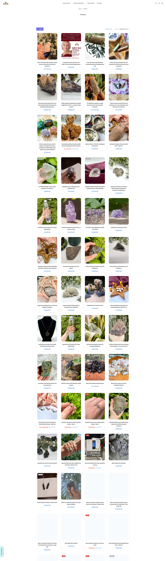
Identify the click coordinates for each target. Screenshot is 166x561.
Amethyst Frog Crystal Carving (119, 227)
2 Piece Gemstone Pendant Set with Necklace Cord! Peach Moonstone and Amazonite (118, 64)
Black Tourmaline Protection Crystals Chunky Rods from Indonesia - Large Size (47, 545)
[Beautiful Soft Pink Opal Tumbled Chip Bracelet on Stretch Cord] (71, 447)
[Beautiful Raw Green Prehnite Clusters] (47, 447)
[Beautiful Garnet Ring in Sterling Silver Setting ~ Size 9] (95, 406)
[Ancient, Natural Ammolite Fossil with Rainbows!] (95, 250)
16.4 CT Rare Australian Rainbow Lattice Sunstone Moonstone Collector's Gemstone (47, 64)
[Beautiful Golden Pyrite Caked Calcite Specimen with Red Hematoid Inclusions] (119, 406)
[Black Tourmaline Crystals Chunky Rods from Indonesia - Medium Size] (95, 486)
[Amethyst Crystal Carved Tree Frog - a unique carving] (71, 211)
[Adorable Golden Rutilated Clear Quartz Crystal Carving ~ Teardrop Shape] (95, 170)
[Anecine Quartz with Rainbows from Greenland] (119, 250)
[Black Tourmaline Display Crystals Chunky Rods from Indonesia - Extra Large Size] (119, 486)
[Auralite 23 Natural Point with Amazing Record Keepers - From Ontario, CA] (119, 328)
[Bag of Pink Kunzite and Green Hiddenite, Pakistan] (119, 367)
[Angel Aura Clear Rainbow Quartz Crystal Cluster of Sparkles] (71, 289)
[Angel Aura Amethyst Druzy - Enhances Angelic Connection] (47, 289)
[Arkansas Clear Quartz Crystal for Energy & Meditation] (95, 328)
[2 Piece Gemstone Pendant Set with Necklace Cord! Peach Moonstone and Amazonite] (119, 46)
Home (80, 9)
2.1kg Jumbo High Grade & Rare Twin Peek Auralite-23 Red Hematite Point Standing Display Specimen (47, 105)
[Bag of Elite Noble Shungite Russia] (95, 367)
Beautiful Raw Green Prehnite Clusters (47, 463)
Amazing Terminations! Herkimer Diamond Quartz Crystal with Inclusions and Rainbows (118, 188)
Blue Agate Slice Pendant (71, 543)
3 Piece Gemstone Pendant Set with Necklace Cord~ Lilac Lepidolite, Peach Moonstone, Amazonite (118, 105)
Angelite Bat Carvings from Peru (95, 305)
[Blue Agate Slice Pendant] (71, 527)
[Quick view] (55, 36)
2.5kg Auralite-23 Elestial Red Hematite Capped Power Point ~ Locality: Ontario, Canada (71, 105)
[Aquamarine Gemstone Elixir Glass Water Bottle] (71, 328)
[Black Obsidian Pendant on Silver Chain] (47, 486)
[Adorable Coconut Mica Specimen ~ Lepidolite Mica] (71, 170)
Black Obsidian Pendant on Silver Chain (47, 502)
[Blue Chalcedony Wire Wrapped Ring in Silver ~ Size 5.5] (119, 527)
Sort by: (117, 29)
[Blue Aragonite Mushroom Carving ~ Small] (95, 527)
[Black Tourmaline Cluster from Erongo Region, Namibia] (71, 486)
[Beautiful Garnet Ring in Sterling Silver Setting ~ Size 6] (71, 406)
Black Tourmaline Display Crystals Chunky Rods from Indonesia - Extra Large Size (119, 504)
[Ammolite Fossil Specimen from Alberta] (71, 250)
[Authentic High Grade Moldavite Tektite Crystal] (71, 367)
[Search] (156, 3)
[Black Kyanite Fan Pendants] (119, 447)
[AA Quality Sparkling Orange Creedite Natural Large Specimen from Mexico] (71, 128)
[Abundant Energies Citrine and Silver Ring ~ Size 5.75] (119, 128)
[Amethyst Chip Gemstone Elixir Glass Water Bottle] (47, 211)
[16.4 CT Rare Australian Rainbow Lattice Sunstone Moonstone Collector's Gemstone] (47, 46)
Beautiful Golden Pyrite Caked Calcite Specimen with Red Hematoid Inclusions (118, 424)
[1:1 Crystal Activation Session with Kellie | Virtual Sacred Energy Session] (71, 46)
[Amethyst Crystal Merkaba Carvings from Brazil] (95, 211)
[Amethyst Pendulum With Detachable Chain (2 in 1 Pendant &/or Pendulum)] (47, 250)
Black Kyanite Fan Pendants (119, 463)
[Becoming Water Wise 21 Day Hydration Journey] (95, 447)
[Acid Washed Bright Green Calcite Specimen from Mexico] (47, 170)
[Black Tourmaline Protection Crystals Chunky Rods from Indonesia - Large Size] (47, 527)
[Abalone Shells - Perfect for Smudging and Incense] (95, 128)
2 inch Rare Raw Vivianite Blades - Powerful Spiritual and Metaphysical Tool (95, 64)
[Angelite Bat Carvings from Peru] (95, 289)
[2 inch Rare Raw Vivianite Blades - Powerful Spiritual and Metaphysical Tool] (95, 46)
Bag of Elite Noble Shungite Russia (95, 383)
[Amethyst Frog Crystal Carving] (119, 211)
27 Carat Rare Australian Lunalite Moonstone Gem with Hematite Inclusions (95, 105)
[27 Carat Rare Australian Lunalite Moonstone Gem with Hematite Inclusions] (95, 87)
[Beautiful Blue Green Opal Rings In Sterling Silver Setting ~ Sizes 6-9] (47, 406)
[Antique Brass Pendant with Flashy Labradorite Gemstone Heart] (47, 328)
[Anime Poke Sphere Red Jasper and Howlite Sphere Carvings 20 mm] (119, 289)
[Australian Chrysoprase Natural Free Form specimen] (47, 367)
